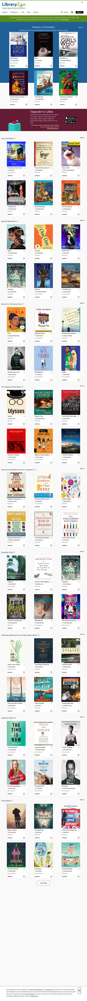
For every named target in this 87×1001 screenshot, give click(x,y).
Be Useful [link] (65, 786)
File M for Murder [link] (40, 207)
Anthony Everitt (67, 457)
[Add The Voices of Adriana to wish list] (76, 105)
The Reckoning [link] (66, 289)
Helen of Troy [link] (39, 416)
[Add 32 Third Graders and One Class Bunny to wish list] (51, 507)
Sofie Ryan (11, 170)
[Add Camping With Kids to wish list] (78, 711)
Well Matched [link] (39, 372)
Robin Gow (39, 832)
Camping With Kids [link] (67, 703)
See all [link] (81, 27)
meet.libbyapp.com (52, 128)
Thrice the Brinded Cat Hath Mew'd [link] (42, 168)
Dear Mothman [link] (39, 830)
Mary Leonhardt (13, 501)
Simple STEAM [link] (66, 499)
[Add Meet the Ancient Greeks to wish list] (51, 463)
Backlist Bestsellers (9, 221)
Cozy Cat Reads (7, 139)
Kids (23, 12)
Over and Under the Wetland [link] (15, 703)
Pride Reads (6, 801)
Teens (29, 12)
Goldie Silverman (68, 705)
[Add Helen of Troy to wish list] (51, 424)
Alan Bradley (39, 170)
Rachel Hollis (12, 788)
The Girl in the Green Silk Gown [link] (15, 620)
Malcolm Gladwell (40, 749)
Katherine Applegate (41, 291)
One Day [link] (37, 251)
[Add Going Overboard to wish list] (78, 877)
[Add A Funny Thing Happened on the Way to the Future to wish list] (51, 590)
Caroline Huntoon (68, 871)
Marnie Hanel (39, 666)
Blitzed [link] (64, 372)
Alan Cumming (12, 374)
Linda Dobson (39, 540)
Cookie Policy (34, 996)
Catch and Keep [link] (39, 703)
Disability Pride (7, 552)
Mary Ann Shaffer (68, 335)
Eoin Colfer (66, 253)
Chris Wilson (39, 788)
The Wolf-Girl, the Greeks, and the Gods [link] (70, 416)
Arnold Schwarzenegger (69, 788)
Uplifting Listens (7, 718)
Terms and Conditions (36, 989)
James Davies (39, 457)
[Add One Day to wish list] (51, 259)
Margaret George (40, 418)
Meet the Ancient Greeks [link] (42, 455)
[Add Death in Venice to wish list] (24, 838)
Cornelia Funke (15, 60)
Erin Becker (39, 871)
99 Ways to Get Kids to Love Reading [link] (15, 499)
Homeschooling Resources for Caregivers (17, 470)
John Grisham (67, 291)
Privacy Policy (50, 989)
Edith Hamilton (12, 457)
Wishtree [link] (37, 289)
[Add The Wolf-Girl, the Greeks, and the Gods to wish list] (78, 424)
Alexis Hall (66, 832)
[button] (64, 12)
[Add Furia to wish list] (24, 341)
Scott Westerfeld (13, 253)
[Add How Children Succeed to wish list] (78, 546)
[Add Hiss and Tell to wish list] (78, 176)
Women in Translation (43, 27)
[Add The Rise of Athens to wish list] (78, 463)
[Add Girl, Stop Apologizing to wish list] (24, 794)
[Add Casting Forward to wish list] (78, 672)
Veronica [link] (10, 582)
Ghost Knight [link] (14, 58)
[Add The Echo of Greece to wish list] (24, 463)
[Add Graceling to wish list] (24, 297)
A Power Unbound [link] (13, 869)
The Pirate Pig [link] (39, 97)
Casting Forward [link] (67, 664)
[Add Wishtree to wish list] (51, 297)
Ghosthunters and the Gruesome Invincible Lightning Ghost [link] (18, 97)
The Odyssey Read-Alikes (11, 387)
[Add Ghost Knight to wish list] (26, 66)
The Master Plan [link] (39, 786)
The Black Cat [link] (12, 207)
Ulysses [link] (10, 416)
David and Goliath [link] (40, 747)
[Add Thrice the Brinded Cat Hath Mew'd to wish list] (51, 176)
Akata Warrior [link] (39, 620)
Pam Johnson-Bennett (69, 170)
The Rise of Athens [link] (67, 455)
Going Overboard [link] (67, 869)
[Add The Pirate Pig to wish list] (51, 105)
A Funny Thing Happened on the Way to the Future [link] (42, 582)
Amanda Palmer (67, 749)
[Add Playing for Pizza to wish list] (51, 341)
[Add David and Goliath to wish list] (51, 755)
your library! (65, 20)
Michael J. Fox (39, 584)
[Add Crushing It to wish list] (51, 877)
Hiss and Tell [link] (65, 168)
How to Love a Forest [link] (14, 664)
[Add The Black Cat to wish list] (24, 214)
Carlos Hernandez (68, 622)
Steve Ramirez (67, 666)
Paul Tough (66, 540)
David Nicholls (39, 253)
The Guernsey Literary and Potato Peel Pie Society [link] (70, 333)
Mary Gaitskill (12, 584)
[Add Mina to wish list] (51, 66)
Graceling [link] (10, 289)
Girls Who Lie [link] (64, 58)
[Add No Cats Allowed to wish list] (78, 214)
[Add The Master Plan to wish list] (51, 794)
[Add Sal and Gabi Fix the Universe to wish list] (78, 628)
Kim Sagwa (39, 60)
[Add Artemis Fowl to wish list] (78, 259)
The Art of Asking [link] (67, 747)
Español (35, 12)
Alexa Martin (67, 374)
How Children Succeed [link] (68, 538)
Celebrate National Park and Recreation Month (19, 635)
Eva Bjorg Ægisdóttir (66, 60)
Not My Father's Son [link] (13, 372)
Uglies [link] (9, 251)
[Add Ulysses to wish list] (24, 424)
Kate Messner (12, 705)
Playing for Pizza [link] (40, 333)
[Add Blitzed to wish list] (78, 380)
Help (82, 2)
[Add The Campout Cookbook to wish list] (51, 672)
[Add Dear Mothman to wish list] (51, 838)
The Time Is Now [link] (12, 747)
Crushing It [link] (38, 869)
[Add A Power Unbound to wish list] (24, 877)
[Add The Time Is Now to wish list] (24, 755)
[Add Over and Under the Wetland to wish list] (24, 711)
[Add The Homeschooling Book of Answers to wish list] (51, 546)
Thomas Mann (12, 832)
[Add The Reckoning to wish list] (78, 297)
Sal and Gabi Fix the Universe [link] (70, 620)
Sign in (79, 12)
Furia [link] (9, 333)
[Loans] (72, 12)
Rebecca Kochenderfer (14, 540)
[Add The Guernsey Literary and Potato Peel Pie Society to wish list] (78, 341)
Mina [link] (36, 58)
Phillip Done (39, 501)
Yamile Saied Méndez (14, 335)
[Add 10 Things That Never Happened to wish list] (78, 838)
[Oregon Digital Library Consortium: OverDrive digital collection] (14, 6)
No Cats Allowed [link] (67, 207)
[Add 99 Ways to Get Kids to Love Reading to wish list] (24, 507)
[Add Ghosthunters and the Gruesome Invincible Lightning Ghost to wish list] (26, 105)
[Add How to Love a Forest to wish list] (24, 672)
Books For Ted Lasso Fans (11, 304)
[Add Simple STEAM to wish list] (78, 507)
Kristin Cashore (12, 291)
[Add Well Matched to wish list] (51, 380)
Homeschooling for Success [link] (15, 538)
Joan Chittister (12, 749)
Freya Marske (12, 871)
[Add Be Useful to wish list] (78, 794)
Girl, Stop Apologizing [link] (14, 786)
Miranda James (40, 209)
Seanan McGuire (13, 622)
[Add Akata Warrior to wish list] (51, 628)
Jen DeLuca (39, 374)
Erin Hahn (38, 705)
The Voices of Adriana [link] (66, 97)
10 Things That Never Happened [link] (70, 830)
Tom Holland (66, 418)
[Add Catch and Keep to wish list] (51, 711)
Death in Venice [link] (12, 830)
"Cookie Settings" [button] (30, 994)
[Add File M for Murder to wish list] (51, 214)
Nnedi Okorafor (40, 622)
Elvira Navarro (64, 99)
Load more (43, 883)
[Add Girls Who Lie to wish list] (76, 66)
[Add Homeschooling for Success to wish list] (24, 546)
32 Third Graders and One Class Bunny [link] (42, 499)
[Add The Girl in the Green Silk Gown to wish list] (24, 628)
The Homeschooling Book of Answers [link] (42, 538)
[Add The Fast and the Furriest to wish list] (24, 176)
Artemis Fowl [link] (66, 251)
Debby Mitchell (67, 501)
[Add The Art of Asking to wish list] (78, 755)
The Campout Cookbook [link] (42, 664)
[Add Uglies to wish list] (24, 259)
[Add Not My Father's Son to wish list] (24, 380)
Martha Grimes (12, 209)
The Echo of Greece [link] (13, 455)
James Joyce (12, 418)
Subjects (5, 12)
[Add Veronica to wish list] (24, 590)
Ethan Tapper (12, 666)
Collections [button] (14, 12)
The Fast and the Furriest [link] (15, 168)
